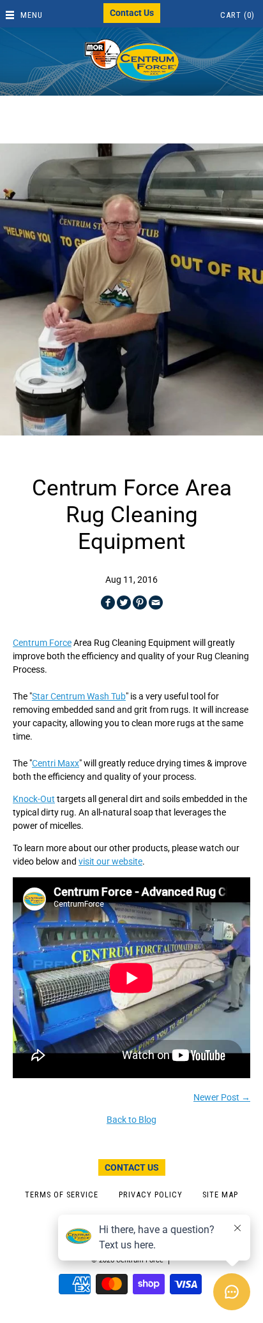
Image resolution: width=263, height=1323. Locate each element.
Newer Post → (221, 1097)
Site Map (220, 1194)
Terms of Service (61, 1194)
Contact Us (132, 13)
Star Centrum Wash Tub (79, 696)
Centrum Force (42, 643)
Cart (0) (237, 15)
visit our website (110, 861)
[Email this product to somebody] (156, 603)
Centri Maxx (55, 763)
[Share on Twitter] (124, 603)
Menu (31, 15)
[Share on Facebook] (108, 603)
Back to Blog (131, 1120)
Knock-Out (34, 799)
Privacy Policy (151, 1194)
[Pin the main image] (140, 603)
